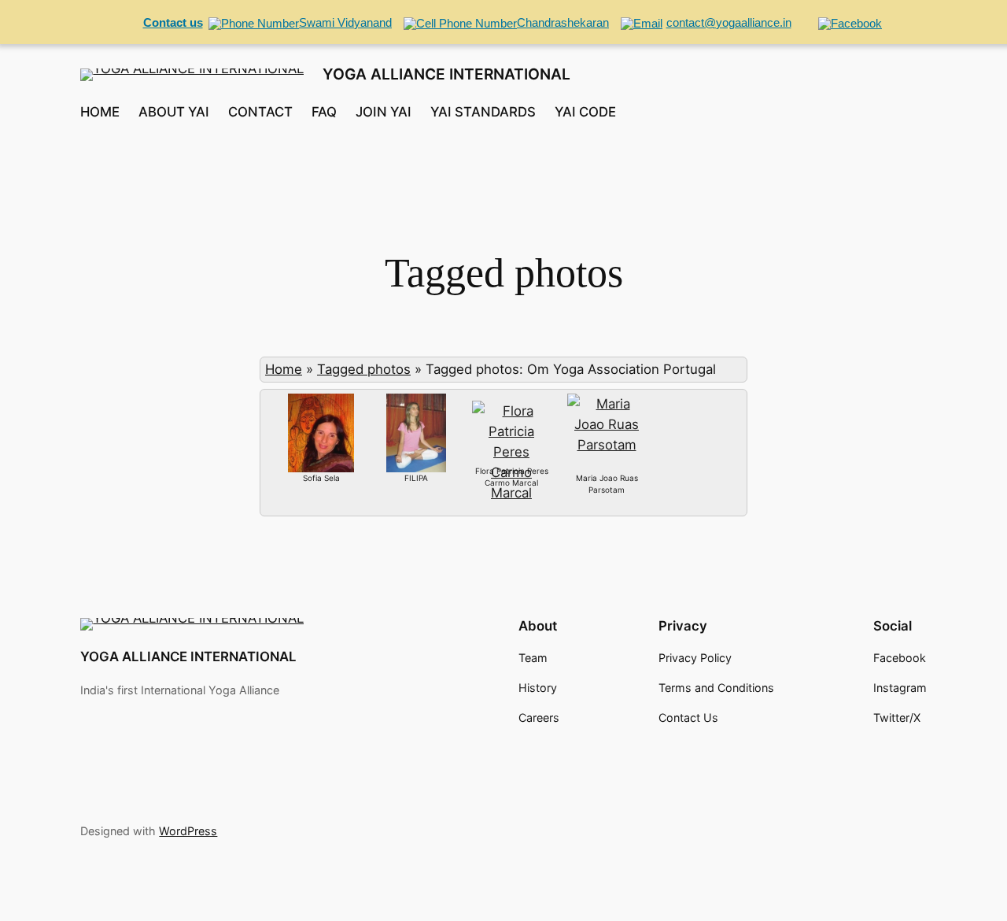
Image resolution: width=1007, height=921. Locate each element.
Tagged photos (364, 369)
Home (283, 369)
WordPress (188, 831)
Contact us (173, 22)
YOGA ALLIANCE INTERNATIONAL (446, 74)
